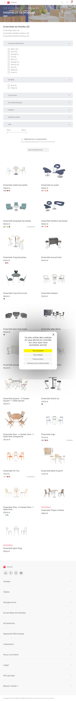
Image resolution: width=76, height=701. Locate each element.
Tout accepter (38, 351)
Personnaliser (38, 359)
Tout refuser (38, 355)
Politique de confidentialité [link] (38, 363)
